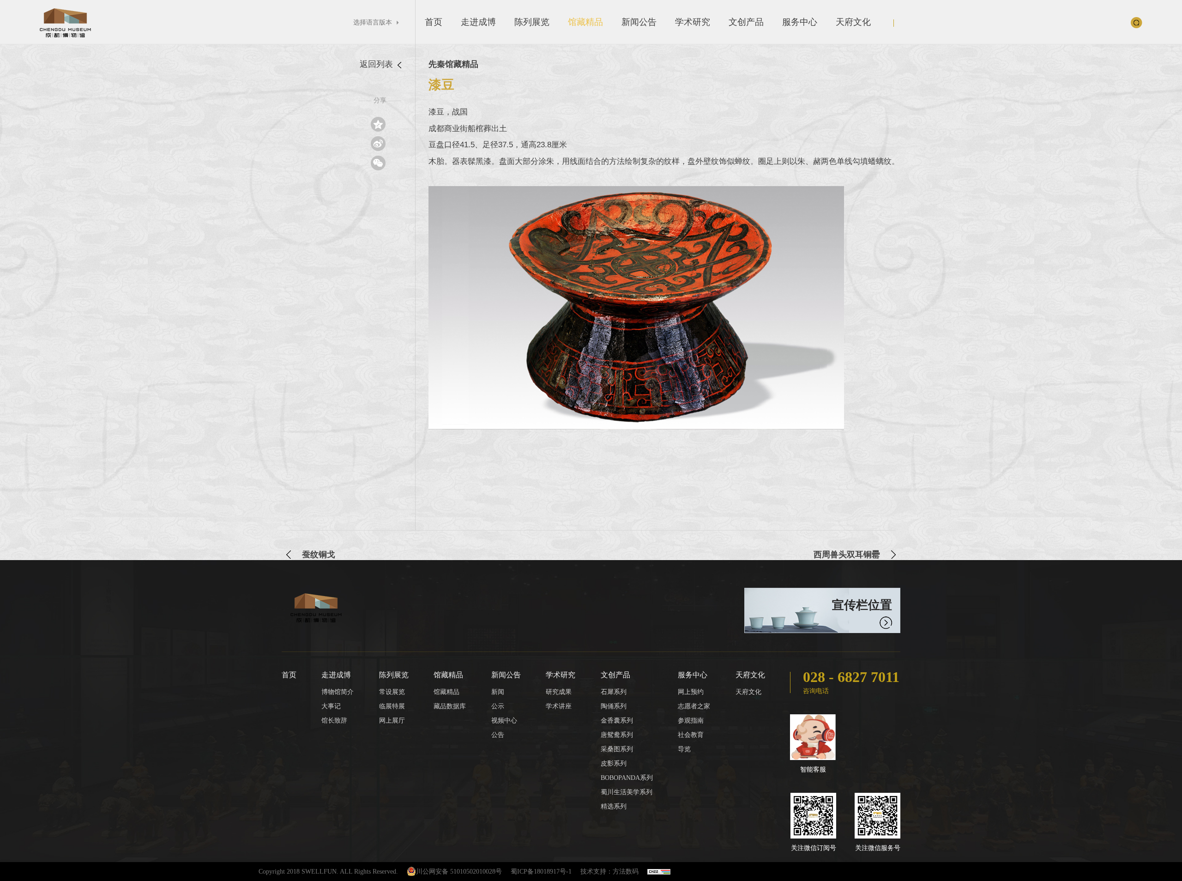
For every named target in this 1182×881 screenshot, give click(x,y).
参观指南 (691, 720)
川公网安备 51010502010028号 (459, 871)
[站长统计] (658, 871)
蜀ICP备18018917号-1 (541, 871)
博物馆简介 (337, 691)
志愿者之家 (694, 706)
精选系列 (614, 806)
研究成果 (559, 691)
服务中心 (799, 22)
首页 (433, 22)
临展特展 (392, 706)
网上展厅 (392, 720)
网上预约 (691, 691)
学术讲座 (559, 706)
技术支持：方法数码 (609, 871)
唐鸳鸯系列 (617, 734)
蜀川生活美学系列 (626, 792)
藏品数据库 (450, 706)
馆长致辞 (334, 720)
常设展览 (392, 691)
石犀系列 (614, 691)
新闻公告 (639, 22)
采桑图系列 (617, 749)
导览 (684, 749)
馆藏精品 (585, 22)
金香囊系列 (617, 720)
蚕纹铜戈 (318, 554)
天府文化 (853, 22)
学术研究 (692, 22)
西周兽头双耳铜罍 (847, 554)
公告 (497, 734)
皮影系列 (614, 763)
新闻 (497, 691)
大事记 (331, 706)
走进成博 (478, 22)
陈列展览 (531, 22)
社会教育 (691, 734)
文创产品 (746, 22)
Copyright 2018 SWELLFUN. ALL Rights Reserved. (328, 871)
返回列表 (377, 64)
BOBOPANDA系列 (627, 777)
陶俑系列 (614, 706)
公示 (497, 706)
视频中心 (504, 720)
